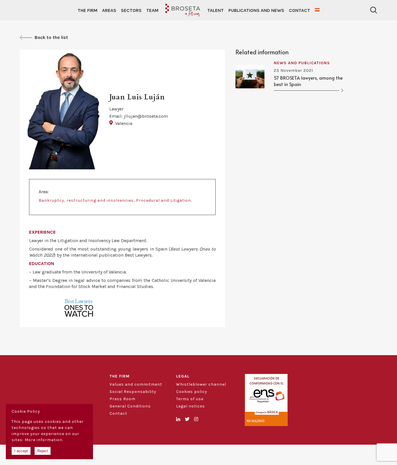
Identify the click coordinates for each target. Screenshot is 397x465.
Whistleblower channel (201, 384)
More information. (44, 439)
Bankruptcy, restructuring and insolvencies (86, 200)
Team (152, 10)
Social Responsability (133, 391)
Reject (42, 451)
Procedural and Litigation (163, 200)
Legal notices (190, 406)
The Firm (87, 10)
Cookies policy (191, 391)
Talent (215, 10)
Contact (299, 10)
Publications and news (256, 10)
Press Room (122, 398)
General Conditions (130, 406)
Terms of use (189, 398)
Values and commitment (136, 384)
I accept (21, 451)
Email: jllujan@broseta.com (138, 116)
